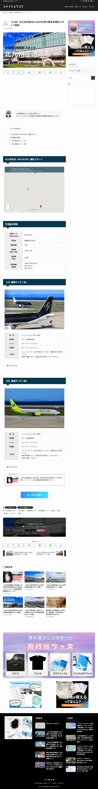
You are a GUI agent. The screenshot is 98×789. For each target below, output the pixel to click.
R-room (61, 783)
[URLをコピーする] (61, 72)
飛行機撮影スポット (11, 510)
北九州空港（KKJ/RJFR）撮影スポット (24, 134)
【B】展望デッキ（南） (19, 144)
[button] (8, 72)
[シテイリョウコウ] (13, 6)
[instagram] (83, 1)
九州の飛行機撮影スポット (25, 507)
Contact (54, 783)
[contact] (91, 1)
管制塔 (53, 510)
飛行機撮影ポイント (44, 510)
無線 (19, 513)
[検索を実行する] (93, 78)
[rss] (88, 1)
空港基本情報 (15, 137)
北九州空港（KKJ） (11, 507)
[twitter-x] (81, 1)
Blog (45, 783)
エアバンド (13, 513)
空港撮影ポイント (31, 510)
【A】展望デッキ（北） (19, 140)
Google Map (13, 365)
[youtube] (86, 1)
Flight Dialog (38, 783)
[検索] (93, 1)
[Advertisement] (34, 90)
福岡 (58, 510)
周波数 (6, 513)
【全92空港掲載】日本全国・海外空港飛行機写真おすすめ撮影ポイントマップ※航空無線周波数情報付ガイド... (41, 479)
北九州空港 (21, 510)
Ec (49, 783)
